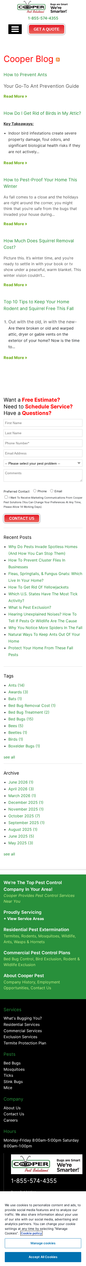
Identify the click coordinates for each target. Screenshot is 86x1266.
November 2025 (26, 809)
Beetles (17, 732)
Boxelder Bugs (24, 746)
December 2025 (25, 802)
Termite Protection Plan (25, 1043)
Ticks (8, 1075)
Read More (14, 96)
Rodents (28, 936)
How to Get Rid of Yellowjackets (38, 587)
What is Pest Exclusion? (29, 607)
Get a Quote (46, 29)
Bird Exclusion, (49, 958)
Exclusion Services (20, 1036)
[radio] (39, 491)
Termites (11, 936)
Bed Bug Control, (19, 958)
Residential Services (22, 1024)
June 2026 (20, 782)
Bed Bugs (20, 719)
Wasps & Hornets (30, 941)
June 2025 (21, 836)
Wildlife (68, 936)
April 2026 (21, 788)
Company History (19, 982)
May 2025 (20, 842)
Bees (15, 725)
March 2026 (22, 795)
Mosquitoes (48, 936)
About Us (12, 1107)
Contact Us (41, 987)
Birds (15, 739)
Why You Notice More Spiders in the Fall (45, 627)
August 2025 (23, 829)
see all (9, 757)
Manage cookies (43, 1243)
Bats (15, 698)
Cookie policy (31, 1233)
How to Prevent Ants (25, 74)
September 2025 (26, 822)
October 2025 (24, 815)
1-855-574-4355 (34, 1180)
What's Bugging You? (23, 1018)
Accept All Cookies (43, 1257)
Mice (8, 1087)
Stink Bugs (13, 1081)
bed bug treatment (28, 712)
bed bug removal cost (32, 705)
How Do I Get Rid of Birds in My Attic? (42, 113)
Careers (11, 1120)
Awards (18, 692)
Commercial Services (23, 1030)
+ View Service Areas (24, 918)
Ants (16, 685)
